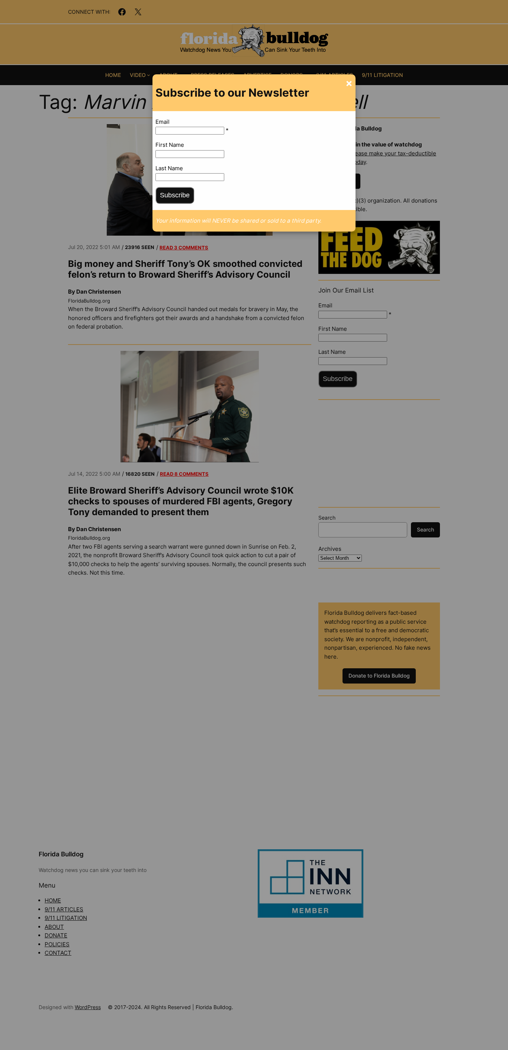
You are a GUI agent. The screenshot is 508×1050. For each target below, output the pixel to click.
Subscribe (175, 195)
